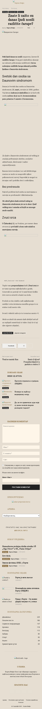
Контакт (21, 702)
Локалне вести (13, 12)
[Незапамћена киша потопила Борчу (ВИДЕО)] (7, 591)
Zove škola (6, 556)
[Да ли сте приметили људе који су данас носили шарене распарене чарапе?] (7, 405)
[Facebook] (12, 691)
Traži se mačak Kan (10, 360)
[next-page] (7, 413)
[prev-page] (3, 413)
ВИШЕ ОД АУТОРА (14, 376)
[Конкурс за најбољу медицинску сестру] (7, 394)
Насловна (5, 8)
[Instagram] (18, 691)
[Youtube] (30, 691)
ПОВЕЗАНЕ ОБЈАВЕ (15, 372)
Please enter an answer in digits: (13, 472)
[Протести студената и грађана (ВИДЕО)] (7, 384)
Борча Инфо (11, 28)
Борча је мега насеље (24, 578)
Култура (5, 552)
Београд (14, 8)
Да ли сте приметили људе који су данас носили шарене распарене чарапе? (27, 405)
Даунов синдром (20, 333)
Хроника (21, 12)
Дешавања (6, 559)
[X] (24, 691)
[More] (30, 346)
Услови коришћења (32, 700)
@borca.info (21, 530)
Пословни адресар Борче (16, 700)
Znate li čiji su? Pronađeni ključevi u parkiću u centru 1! (32, 362)
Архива (4, 700)
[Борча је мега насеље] (7, 580)
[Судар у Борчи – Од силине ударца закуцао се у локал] (7, 602)
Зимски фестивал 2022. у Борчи (15, 563)
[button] (3, 3)
